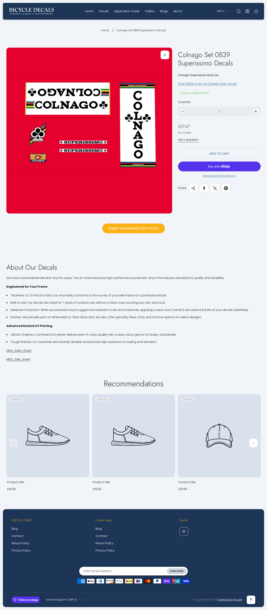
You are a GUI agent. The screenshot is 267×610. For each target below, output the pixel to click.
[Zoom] (165, 55)
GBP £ (220, 11)
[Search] (239, 11)
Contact (18, 536)
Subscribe (177, 571)
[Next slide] (253, 443)
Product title (15, 482)
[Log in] (247, 11)
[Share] (193, 188)
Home (105, 30)
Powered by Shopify (229, 599)
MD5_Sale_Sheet (18, 359)
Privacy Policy (21, 550)
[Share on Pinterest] (226, 188)
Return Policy (21, 543)
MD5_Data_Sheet (18, 351)
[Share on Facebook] (204, 188)
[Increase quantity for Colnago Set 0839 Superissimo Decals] (255, 111)
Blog (15, 529)
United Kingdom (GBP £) (61, 599)
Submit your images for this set (133, 228)
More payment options (219, 176)
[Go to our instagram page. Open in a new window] (183, 531)
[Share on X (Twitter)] (215, 188)
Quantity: (184, 102)
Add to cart (219, 153)
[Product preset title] (47, 435)
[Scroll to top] (251, 599)
